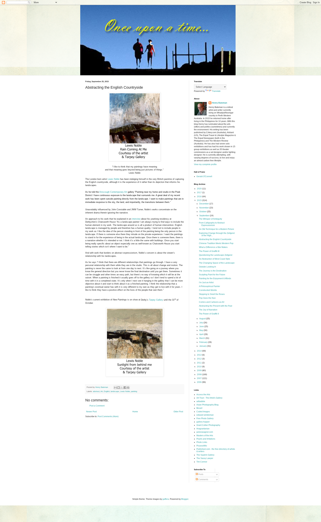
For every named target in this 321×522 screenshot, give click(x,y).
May (201, 330)
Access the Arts (203, 394)
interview (136, 219)
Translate (216, 91)
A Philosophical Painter (209, 286)
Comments (203, 479)
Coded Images (203, 411)
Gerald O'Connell (204, 176)
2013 (199, 355)
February (203, 342)
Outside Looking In (207, 267)
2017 (199, 192)
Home (135, 411)
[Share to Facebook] (125, 387)
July (201, 322)
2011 (199, 363)
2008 (199, 374)
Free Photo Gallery (204, 418)
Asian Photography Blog (207, 405)
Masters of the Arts (204, 435)
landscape (115, 391)
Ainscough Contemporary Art (113, 192)
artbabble (200, 401)
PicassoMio (201, 446)
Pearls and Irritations (205, 439)
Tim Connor (201, 462)
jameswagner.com (204, 432)
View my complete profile (205, 164)
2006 (199, 382)
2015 (199, 200)
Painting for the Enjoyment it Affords (215, 278)
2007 (199, 378)
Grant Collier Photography (208, 425)
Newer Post (91, 411)
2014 (199, 351)
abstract (96, 391)
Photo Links (201, 442)
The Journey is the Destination (213, 271)
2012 (199, 359)
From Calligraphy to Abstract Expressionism (212, 224)
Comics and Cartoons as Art (211, 302)
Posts (200, 474)
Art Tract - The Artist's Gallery (209, 398)
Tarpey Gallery (156, 300)
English (107, 391)
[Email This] (115, 387)
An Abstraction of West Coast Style (214, 259)
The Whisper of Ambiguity (210, 219)
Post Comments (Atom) (108, 416)
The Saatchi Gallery (205, 455)
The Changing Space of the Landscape (217, 263)
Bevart (199, 408)
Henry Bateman (219, 103)
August (202, 318)
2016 (199, 196)
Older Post (178, 411)
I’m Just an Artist (206, 282)
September (204, 215)
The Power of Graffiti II (209, 314)
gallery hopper (203, 422)
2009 (199, 370)
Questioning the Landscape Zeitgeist (215, 255)
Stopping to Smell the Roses (212, 294)
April (201, 334)
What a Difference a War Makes (213, 247)
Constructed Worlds (208, 290)
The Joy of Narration (208, 310)
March (202, 338)
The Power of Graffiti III (209, 251)
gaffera (166, 499)
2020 (199, 188)
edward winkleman (205, 415)
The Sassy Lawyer (204, 458)
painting (134, 391)
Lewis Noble (113, 179)
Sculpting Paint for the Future (212, 274)
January (203, 346)
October (203, 211)
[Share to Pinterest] (128, 387)
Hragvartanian (202, 429)
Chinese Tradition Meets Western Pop (216, 243)
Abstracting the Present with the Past (215, 306)
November (204, 208)
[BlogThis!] (118, 387)
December (204, 204)
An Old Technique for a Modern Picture (216, 229)
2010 (199, 366)
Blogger (184, 499)
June (201, 326)
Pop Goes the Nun (207, 298)
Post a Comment (96, 406)
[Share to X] (121, 387)
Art (101, 391)
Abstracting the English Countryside (215, 239)
